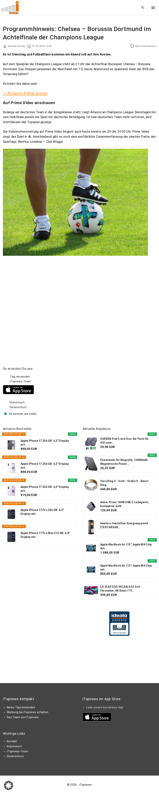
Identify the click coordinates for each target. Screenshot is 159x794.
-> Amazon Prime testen (25, 93)
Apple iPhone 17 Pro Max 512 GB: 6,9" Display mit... (45, 534)
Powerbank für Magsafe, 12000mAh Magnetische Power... (124, 461)
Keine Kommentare (145, 46)
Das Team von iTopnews (23, 717)
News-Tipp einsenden (21, 707)
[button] (8, 785)
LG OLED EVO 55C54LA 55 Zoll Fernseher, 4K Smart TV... (120, 588)
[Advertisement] (112, 390)
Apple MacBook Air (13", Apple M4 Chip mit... (126, 567)
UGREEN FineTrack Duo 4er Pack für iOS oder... (124, 440)
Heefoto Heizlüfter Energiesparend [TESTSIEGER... (124, 525)
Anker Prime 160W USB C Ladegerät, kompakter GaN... (124, 504)
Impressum (17, 402)
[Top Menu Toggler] (153, 7)
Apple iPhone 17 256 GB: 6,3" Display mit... (45, 442)
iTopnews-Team (20, 381)
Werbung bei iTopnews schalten (27, 712)
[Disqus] (79, 305)
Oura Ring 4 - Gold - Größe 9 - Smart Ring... (124, 483)
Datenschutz (18, 407)
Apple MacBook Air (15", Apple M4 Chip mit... (126, 546)
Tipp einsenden (20, 376)
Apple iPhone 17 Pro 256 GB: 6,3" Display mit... (42, 511)
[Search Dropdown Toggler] (142, 8)
